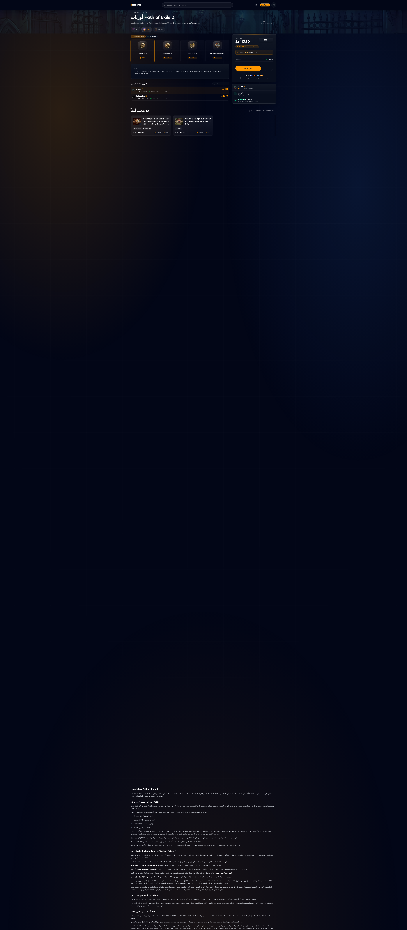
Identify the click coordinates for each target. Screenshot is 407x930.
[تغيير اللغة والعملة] (256, 5)
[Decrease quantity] (261, 40)
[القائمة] (273, 5)
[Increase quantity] (271, 40)
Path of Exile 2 (136, 12)
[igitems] (136, 5)
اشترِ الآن (249, 68)
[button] (180, 90)
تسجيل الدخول (265, 5)
